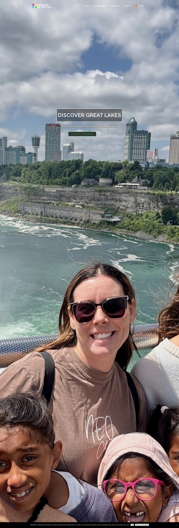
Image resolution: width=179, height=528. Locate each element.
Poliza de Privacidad (142, 525)
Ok (132, 525)
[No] (176, 525)
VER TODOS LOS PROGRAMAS (82, 134)
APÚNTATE (104, 134)
